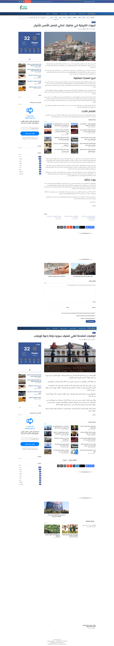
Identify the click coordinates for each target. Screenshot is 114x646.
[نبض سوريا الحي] (24, 8)
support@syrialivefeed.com (53, 643)
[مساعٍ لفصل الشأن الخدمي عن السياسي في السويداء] (47, 145)
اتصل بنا (54, 639)
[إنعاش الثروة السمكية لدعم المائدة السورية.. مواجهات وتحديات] (22, 66)
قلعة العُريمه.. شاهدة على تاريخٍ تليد (71, 216)
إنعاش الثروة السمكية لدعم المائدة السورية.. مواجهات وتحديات (34, 65)
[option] (70, 246)
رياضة (60, 17)
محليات (55, 17)
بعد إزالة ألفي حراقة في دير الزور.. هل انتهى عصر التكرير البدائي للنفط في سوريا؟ (61, 131)
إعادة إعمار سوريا (82, 14)
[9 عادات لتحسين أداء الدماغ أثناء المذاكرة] (22, 77)
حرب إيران (48, 14)
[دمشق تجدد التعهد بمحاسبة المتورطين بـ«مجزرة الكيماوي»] (74, 151)
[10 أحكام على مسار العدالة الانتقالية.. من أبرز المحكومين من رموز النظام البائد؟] (47, 125)
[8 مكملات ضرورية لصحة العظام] (22, 88)
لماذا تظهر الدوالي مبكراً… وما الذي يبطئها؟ (40, 1)
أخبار (88, 17)
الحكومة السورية (73, 14)
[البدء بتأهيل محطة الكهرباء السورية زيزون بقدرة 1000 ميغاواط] (22, 71)
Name (94, 301)
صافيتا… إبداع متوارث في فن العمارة (54, 216)
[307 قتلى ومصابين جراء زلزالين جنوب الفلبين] (22, 82)
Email (67, 307)
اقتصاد (79, 17)
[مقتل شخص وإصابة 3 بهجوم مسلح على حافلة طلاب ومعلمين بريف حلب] (74, 131)
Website (94, 307)
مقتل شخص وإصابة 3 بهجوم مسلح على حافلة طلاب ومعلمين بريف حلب (88, 130)
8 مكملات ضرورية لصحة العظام (35, 87)
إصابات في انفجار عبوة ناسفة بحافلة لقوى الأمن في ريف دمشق (88, 138)
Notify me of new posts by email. (87, 318)
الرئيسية (92, 17)
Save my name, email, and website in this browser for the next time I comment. (77, 313)
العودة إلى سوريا (63, 14)
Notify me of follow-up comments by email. (85, 315)
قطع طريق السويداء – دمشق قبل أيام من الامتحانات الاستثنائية (88, 125)
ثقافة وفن (69, 17)
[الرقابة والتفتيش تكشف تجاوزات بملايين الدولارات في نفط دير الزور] (74, 145)
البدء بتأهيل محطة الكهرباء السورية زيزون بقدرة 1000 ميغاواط (34, 70)
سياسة (83, 17)
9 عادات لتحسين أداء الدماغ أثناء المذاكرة (34, 76)
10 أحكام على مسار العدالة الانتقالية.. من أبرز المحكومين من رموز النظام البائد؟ (61, 125)
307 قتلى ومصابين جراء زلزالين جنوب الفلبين (34, 81)
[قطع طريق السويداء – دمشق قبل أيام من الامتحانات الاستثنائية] (74, 125)
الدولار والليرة (55, 14)
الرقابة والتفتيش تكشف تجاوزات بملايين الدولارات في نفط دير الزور (88, 144)
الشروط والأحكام (53, 642)
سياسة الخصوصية (60, 642)
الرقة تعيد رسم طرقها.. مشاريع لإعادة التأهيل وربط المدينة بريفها (61, 138)
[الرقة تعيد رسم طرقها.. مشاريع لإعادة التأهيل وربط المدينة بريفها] (47, 139)
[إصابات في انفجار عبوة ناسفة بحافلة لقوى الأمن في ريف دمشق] (74, 139)
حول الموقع (59, 639)
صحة (64, 17)
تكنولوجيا (74, 17)
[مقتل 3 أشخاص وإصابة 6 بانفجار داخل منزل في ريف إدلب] (47, 151)
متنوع (52, 17)
